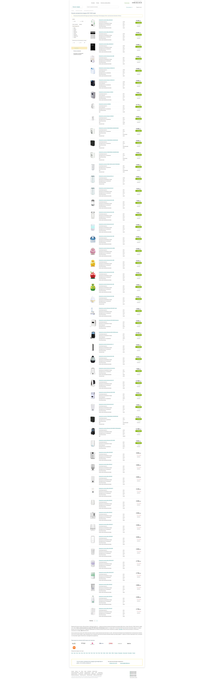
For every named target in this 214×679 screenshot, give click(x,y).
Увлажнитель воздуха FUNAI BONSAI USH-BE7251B (108, 140)
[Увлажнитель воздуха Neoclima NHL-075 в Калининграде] (92, 380)
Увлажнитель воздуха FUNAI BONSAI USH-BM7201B (108, 416)
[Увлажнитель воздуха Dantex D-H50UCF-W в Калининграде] (93, 67)
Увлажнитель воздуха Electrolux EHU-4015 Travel (108, 308)
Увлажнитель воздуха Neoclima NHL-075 (106, 380)
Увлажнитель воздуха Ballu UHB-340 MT (106, 572)
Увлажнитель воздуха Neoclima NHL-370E (106, 236)
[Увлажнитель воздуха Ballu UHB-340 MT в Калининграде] (93, 572)
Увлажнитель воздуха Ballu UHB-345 (105, 584)
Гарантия (76, 671)
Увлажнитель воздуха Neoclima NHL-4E (106, 188)
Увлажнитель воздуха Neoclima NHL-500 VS (107, 368)
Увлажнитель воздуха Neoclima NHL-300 (106, 224)
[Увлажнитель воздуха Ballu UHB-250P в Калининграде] (92, 452)
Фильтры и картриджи (77, 50)
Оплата (97, 2)
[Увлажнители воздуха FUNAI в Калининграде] (110, 643)
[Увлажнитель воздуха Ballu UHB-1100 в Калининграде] (93, 19)
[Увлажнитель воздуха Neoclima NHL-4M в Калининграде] (93, 404)
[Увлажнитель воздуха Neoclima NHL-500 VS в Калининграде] (92, 368)
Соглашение (81, 672)
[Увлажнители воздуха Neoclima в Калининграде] (120, 643)
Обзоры (93, 672)
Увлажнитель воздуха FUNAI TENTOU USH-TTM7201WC (109, 164)
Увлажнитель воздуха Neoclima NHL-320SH (107, 248)
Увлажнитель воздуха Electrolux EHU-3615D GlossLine (109, 320)
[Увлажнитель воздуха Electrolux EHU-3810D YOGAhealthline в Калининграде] (93, 428)
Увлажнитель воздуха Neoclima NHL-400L (106, 200)
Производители (100, 672)
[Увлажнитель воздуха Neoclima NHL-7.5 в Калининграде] (93, 344)
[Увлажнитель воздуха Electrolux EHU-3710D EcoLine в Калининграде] (92, 332)
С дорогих (80, 24)
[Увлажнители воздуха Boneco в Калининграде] (83, 643)
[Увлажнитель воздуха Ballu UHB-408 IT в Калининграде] (92, 488)
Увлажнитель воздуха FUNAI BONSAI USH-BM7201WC (109, 152)
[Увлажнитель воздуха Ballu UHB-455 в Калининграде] (92, 500)
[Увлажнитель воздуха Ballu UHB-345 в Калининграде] (93, 584)
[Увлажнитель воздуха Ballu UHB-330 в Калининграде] (93, 608)
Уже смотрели (128, 7)
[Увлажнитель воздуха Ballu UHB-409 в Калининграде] (93, 476)
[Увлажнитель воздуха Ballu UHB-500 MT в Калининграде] (93, 560)
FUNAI (75, 33)
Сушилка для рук (80, 673)
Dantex (75, 30)
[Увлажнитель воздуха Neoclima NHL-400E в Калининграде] (92, 55)
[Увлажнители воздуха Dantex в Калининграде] (92, 643)
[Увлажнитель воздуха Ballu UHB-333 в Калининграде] (93, 596)
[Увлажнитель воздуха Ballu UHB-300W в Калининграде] (93, 548)
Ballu (74, 27)
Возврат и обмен (94, 671)
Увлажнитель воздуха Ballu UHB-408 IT (106, 488)
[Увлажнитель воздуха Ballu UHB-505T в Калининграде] (93, 536)
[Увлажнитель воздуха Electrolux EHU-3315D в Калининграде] (92, 440)
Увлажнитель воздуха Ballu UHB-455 (105, 500)
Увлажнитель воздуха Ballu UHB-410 (105, 464)
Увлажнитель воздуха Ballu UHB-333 (105, 596)
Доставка (93, 2)
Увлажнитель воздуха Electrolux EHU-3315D (107, 440)
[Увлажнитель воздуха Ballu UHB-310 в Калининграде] (93, 512)
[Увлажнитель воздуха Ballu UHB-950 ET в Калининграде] (92, 43)
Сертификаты (89, 671)
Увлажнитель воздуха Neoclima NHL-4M (106, 404)
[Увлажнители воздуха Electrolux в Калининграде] (101, 643)
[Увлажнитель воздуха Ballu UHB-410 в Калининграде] (93, 464)
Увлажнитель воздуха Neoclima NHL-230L (106, 284)
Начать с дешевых (75, 24)
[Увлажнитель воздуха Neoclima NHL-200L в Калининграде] (92, 296)
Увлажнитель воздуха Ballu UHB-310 (105, 512)
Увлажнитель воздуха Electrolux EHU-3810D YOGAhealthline (110, 428)
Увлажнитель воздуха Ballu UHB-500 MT (106, 560)
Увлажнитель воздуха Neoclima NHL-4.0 (106, 176)
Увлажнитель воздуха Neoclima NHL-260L (106, 272)
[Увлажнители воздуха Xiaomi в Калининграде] (74, 647)
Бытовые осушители (74, 673)
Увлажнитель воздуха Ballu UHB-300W (106, 548)
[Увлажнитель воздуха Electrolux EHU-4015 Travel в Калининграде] (92, 308)
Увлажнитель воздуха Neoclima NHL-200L (106, 296)
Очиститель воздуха (100, 673)
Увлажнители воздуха (87, 673)
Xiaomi (75, 37)
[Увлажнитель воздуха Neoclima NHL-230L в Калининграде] (92, 284)
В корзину (139, 22)
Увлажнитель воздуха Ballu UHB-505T (106, 536)
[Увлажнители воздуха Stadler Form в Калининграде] (129, 643)
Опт (79, 671)
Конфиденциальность (87, 672)
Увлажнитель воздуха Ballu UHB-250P (106, 452)
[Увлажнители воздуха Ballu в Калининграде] (74, 643)
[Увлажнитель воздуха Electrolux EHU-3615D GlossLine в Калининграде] (93, 320)
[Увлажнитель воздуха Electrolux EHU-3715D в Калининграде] (92, 392)
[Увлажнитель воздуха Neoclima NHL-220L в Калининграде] (92, 356)
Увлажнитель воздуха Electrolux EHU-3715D (107, 392)
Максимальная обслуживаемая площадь (79, 40)
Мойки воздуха (94, 673)
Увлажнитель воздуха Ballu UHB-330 (105, 608)
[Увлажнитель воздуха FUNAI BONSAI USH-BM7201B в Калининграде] (93, 416)
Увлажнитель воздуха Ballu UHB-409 (105, 476)
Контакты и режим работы (105, 2)
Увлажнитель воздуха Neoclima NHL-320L (106, 212)
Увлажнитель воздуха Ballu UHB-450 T (106, 524)
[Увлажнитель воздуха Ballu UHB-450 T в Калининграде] (93, 524)
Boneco (75, 29)
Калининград (127, 2)
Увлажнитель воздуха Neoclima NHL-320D (106, 260)
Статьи (96, 672)
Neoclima (75, 34)
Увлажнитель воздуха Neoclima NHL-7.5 (106, 344)
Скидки (85, 671)
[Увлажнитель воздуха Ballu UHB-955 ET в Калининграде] (92, 31)
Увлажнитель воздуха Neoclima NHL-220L (106, 356)
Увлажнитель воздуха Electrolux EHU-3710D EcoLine (108, 332)
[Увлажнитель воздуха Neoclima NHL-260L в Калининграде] (93, 272)
